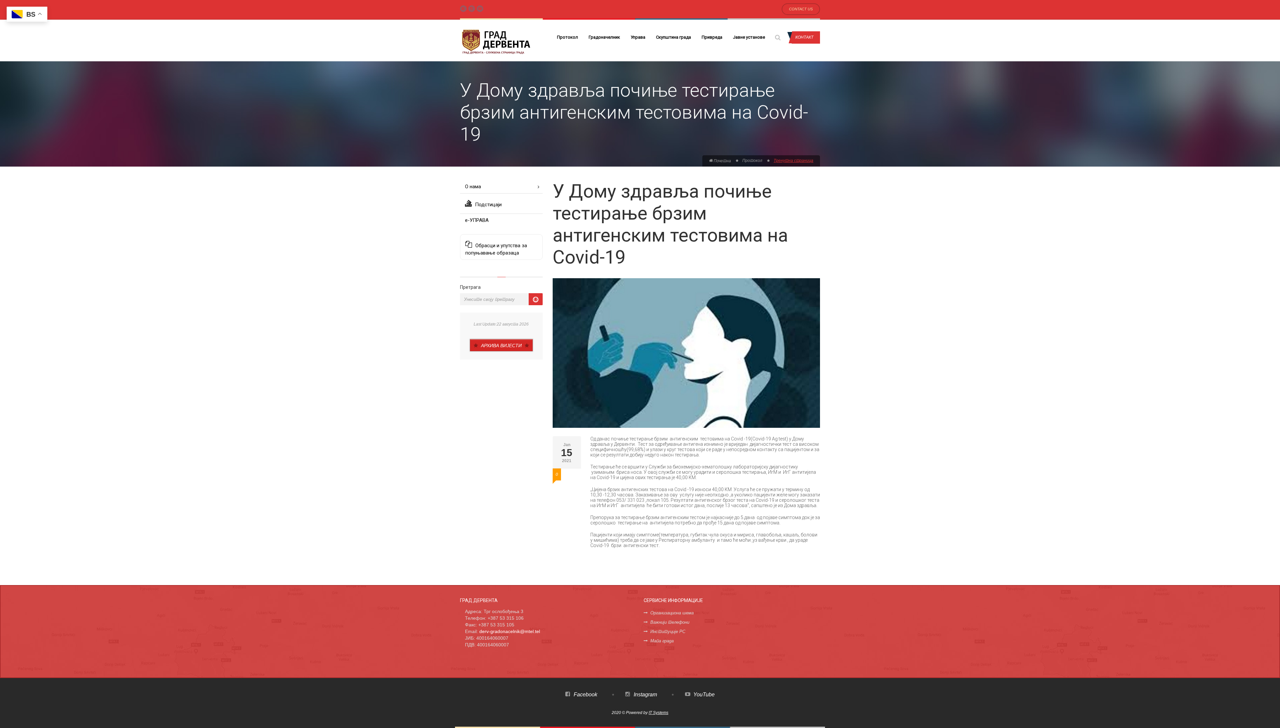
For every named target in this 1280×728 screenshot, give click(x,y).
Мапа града (662, 640)
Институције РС (667, 631)
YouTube (703, 694)
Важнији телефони (669, 622)
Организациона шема (672, 612)
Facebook (584, 694)
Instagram (644, 694)
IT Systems (658, 712)
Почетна (722, 161)
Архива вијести (501, 345)
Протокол (567, 37)
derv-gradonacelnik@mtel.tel (509, 631)
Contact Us (801, 9)
